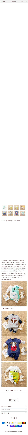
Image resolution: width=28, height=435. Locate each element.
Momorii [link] (11, 431)
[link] (14, 1)
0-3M (3, 241)
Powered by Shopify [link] (18, 431)
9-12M (17, 241)
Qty (2, 246)
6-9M (13, 241)
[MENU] (1, 1)
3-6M (8, 241)
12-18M (22, 241)
